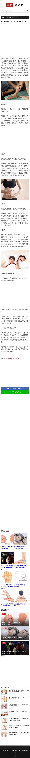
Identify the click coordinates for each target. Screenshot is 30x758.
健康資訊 (4, 24)
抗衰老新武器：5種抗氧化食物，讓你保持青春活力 (14, 651)
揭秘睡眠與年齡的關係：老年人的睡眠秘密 (12, 637)
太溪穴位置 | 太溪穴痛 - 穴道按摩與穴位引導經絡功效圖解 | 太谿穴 (19, 719)
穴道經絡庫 (6, 750)
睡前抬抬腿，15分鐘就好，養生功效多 (18, 711)
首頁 (3, 17)
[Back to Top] (15, 756)
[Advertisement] (15, 43)
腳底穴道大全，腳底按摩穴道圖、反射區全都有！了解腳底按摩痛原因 (19, 690)
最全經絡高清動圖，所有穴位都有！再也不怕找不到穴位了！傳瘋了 (19, 698)
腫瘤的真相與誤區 (14, 358)
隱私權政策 (25, 750)
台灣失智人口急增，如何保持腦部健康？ (11, 622)
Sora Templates (19, 750)
